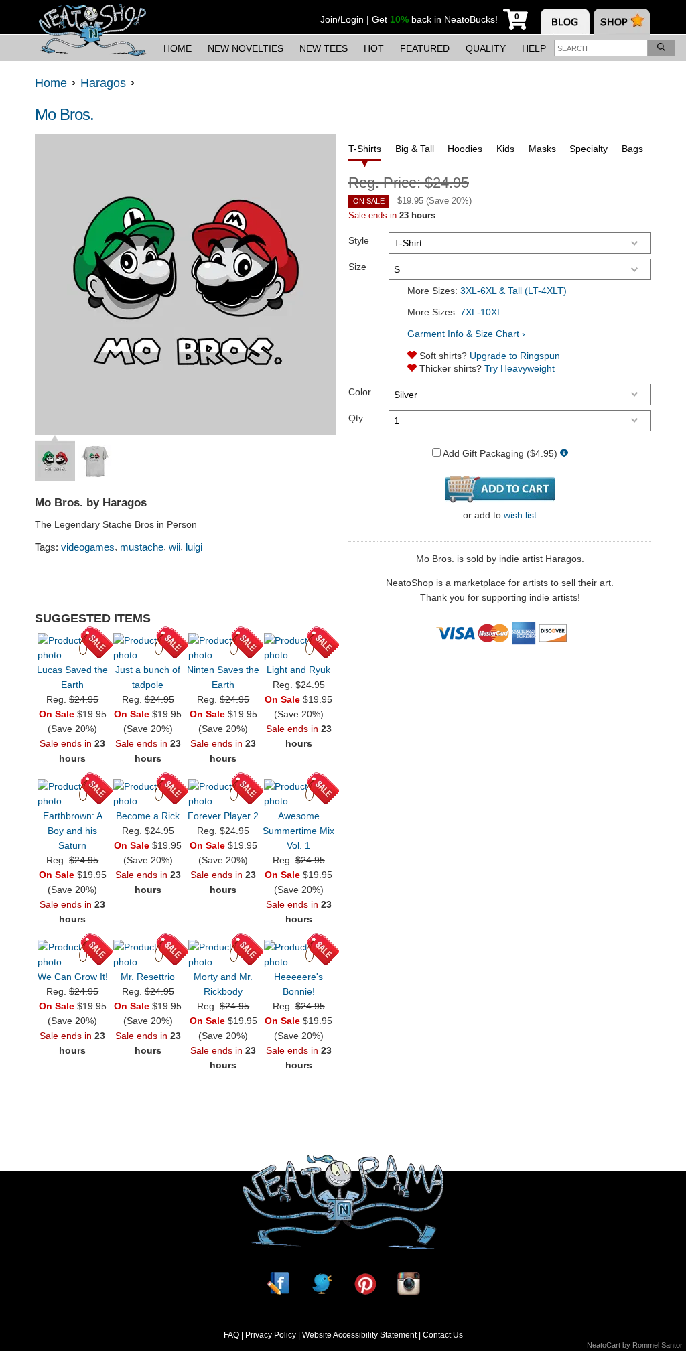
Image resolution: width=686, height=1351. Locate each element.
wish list (520, 515)
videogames (88, 547)
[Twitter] (321, 1284)
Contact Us (443, 1335)
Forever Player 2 (223, 815)
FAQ (231, 1335)
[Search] (661, 48)
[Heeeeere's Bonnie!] (299, 954)
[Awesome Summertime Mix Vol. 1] (299, 793)
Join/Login (342, 19)
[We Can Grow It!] (72, 954)
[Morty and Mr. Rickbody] (223, 954)
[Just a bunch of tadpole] (148, 647)
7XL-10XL (481, 312)
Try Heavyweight (519, 368)
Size (357, 266)
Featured (425, 48)
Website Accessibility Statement (359, 1335)
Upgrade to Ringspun (515, 355)
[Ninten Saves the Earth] (223, 647)
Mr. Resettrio (148, 976)
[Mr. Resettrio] (148, 954)
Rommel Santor (657, 1345)
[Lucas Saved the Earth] (72, 647)
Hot (374, 48)
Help (534, 48)
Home (177, 48)
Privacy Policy (270, 1335)
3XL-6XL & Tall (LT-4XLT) (513, 290)
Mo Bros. (64, 114)
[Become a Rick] (148, 793)
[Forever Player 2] (223, 793)
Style (358, 240)
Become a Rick (148, 815)
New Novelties (245, 48)
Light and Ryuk (298, 669)
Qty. (356, 418)
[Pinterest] (365, 1284)
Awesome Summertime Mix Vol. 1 (298, 830)
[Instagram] (408, 1284)
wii (174, 547)
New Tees (323, 48)
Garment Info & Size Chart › (466, 333)
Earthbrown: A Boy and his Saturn (72, 830)
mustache (141, 547)
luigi (194, 547)
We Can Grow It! (73, 976)
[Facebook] (278, 1284)
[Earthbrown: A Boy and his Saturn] (72, 793)
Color (359, 391)
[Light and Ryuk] (299, 647)
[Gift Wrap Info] (564, 453)
